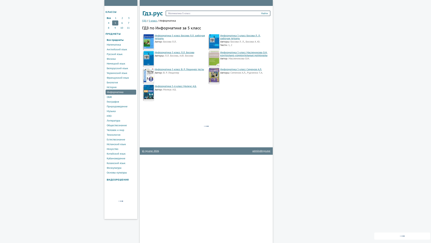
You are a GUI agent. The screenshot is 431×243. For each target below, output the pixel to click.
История (112, 87)
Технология (113, 134)
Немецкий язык (116, 63)
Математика (114, 44)
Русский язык (115, 54)
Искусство (112, 149)
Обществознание (117, 125)
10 (121, 27)
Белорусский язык (117, 68)
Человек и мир (115, 130)
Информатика (115, 92)
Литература (113, 120)
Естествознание (116, 139)
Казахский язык (116, 163)
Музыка (111, 111)
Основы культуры (117, 172)
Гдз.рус (152, 13)
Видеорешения (118, 179)
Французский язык (118, 77)
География (113, 101)
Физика (111, 58)
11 (128, 27)
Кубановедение (116, 158)
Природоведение (117, 106)
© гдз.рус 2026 (150, 151)
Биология (112, 82)
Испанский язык (116, 144)
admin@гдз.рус (261, 151)
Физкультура (114, 167)
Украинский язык (117, 73)
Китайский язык (116, 153)
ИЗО (109, 115)
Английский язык (117, 49)
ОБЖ (109, 97)
